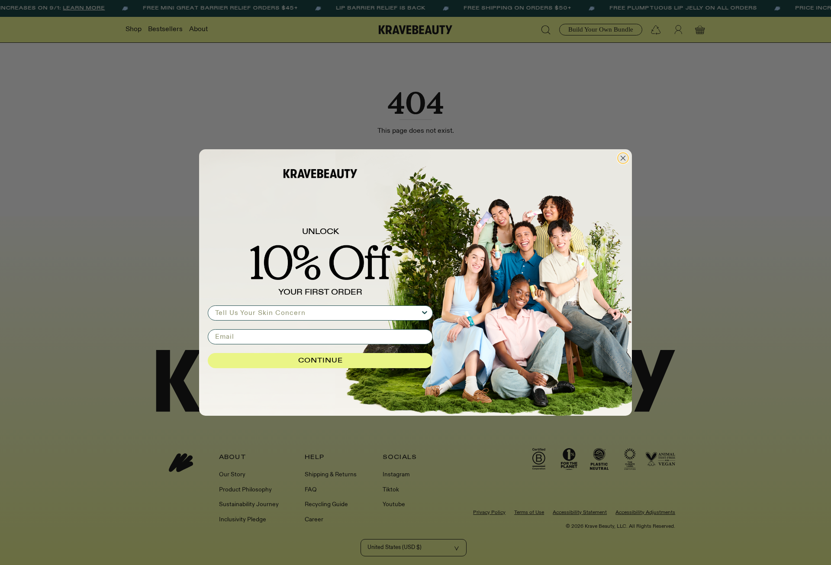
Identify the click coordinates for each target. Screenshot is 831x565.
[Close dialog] (623, 158)
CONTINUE (320, 360)
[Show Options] (424, 313)
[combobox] (317, 313)
